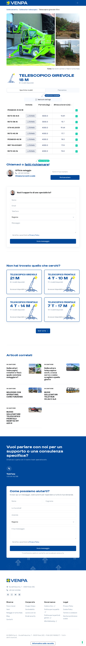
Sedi (8, 609)
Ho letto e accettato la (25, 235)
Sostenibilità (29, 609)
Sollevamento (12, 10)
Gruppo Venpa (30, 606)
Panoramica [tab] (62, 90)
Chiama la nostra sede (25, 176)
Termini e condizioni (70, 613)
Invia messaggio (43, 241)
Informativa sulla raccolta (43, 643)
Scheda (32, 116)
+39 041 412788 (12, 476)
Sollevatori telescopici (28, 10)
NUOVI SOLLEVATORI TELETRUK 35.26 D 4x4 (51, 395)
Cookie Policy (67, 609)
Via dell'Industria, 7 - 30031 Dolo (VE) (21, 587)
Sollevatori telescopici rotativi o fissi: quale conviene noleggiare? (14, 372)
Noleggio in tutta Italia (14, 613)
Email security (30, 616)
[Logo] (17, 580)
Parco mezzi (11, 606)
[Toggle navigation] (77, 3)
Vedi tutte (42, 331)
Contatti (10, 619)
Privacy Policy (34, 235)
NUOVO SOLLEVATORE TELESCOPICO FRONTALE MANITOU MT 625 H (14, 417)
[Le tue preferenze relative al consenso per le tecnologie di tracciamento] (82, 642)
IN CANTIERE (11, 364)
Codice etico (48, 606)
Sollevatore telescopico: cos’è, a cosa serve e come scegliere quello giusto (52, 374)
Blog (8, 616)
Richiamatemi (65, 177)
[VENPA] (17, 3)
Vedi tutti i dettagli (48, 99)
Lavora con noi (30, 613)
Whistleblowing (49, 621)
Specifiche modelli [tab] (26, 90)
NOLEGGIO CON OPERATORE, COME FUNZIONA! (15, 394)
